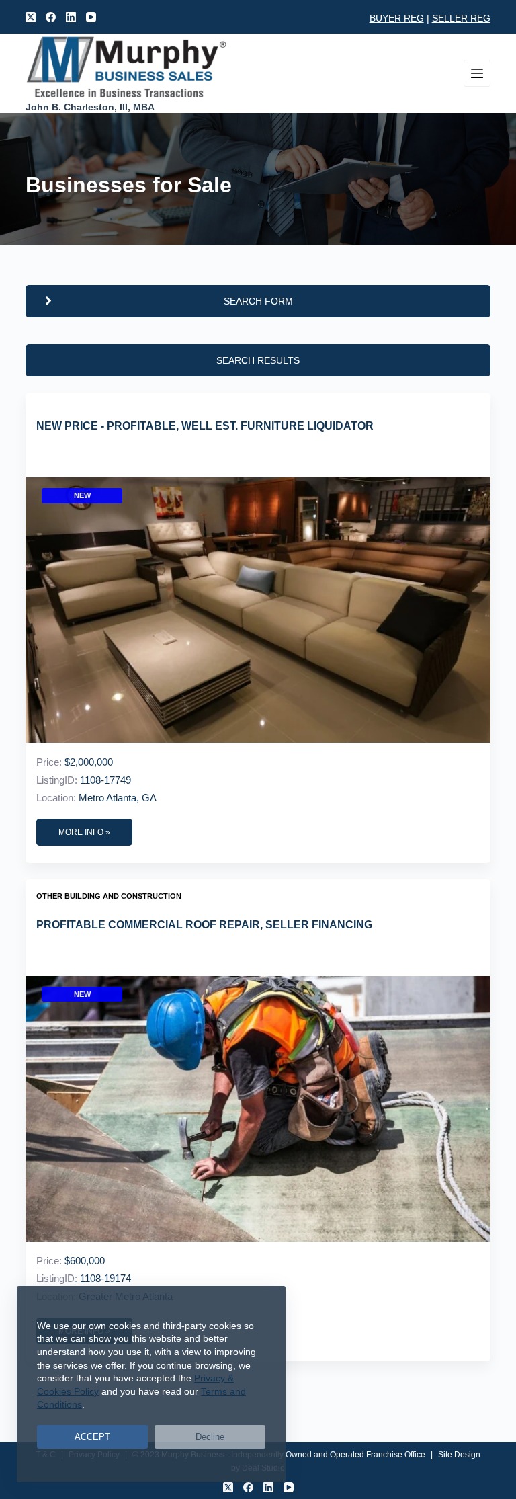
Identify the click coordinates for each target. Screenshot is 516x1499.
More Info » (84, 832)
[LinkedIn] (71, 17)
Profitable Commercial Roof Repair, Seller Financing (204, 924)
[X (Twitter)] (31, 17)
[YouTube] (91, 17)
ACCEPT (92, 1437)
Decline (210, 1437)
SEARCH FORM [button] (258, 301)
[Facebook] (51, 17)
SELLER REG (461, 18)
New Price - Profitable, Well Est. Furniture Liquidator (205, 426)
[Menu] (477, 73)
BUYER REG (397, 18)
